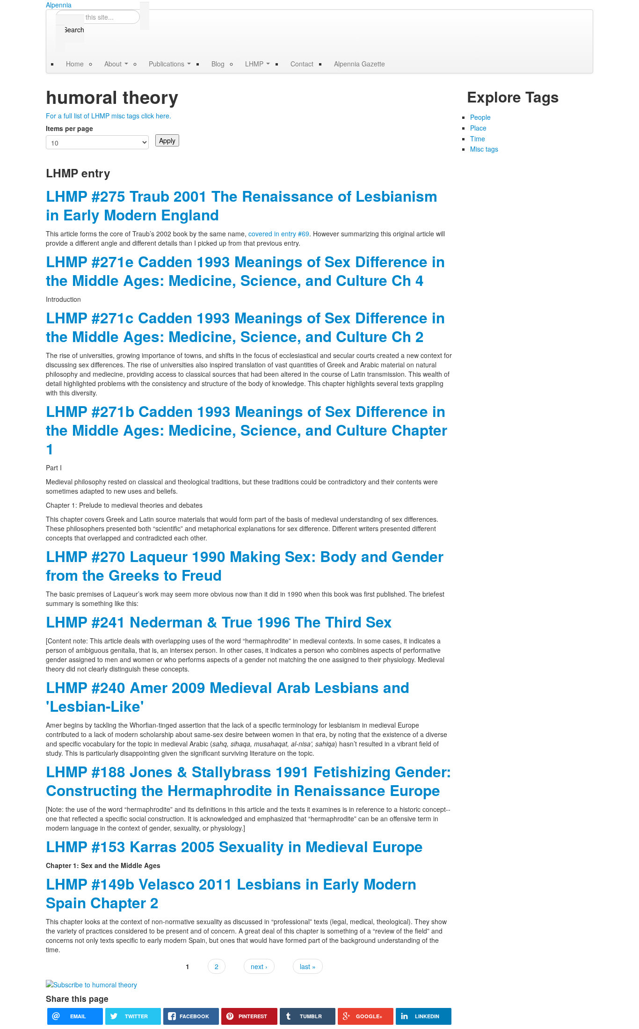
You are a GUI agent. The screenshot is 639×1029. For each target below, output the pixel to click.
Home (75, 63)
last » (308, 966)
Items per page (69, 128)
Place (478, 127)
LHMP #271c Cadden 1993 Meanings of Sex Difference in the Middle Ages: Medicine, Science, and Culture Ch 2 (245, 327)
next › (259, 966)
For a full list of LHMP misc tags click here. (108, 115)
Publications (167, 63)
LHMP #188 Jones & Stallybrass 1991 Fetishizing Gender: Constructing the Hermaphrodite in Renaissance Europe (248, 781)
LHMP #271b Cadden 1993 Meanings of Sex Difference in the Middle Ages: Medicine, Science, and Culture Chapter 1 (246, 430)
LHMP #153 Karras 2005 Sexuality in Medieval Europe (234, 846)
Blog (218, 63)
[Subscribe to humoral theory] (91, 983)
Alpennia (59, 4)
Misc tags (484, 148)
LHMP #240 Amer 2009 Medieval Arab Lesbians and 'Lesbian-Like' (227, 696)
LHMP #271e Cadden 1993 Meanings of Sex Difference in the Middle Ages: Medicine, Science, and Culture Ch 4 (245, 271)
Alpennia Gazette (359, 63)
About (113, 63)
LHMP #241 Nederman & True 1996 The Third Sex (219, 621)
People (480, 117)
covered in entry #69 (278, 233)
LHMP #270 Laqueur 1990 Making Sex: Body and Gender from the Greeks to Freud (244, 565)
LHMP (255, 63)
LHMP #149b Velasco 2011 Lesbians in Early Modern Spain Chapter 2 (231, 893)
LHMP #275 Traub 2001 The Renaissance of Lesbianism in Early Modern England (241, 205)
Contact (301, 63)
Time (477, 138)
